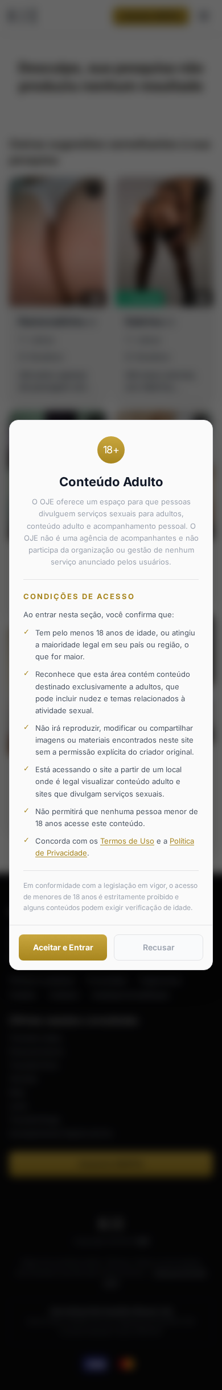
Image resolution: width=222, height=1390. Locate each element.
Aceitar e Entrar (63, 947)
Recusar (159, 947)
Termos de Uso (127, 840)
